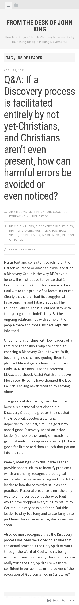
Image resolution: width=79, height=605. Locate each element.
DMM (12, 231)
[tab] (8, 5)
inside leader (30, 235)
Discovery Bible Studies (54, 226)
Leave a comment (22, 249)
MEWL (56, 235)
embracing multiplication (29, 216)
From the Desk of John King (39, 25)
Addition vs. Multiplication (30, 212)
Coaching (60, 212)
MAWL (46, 235)
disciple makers (21, 226)
